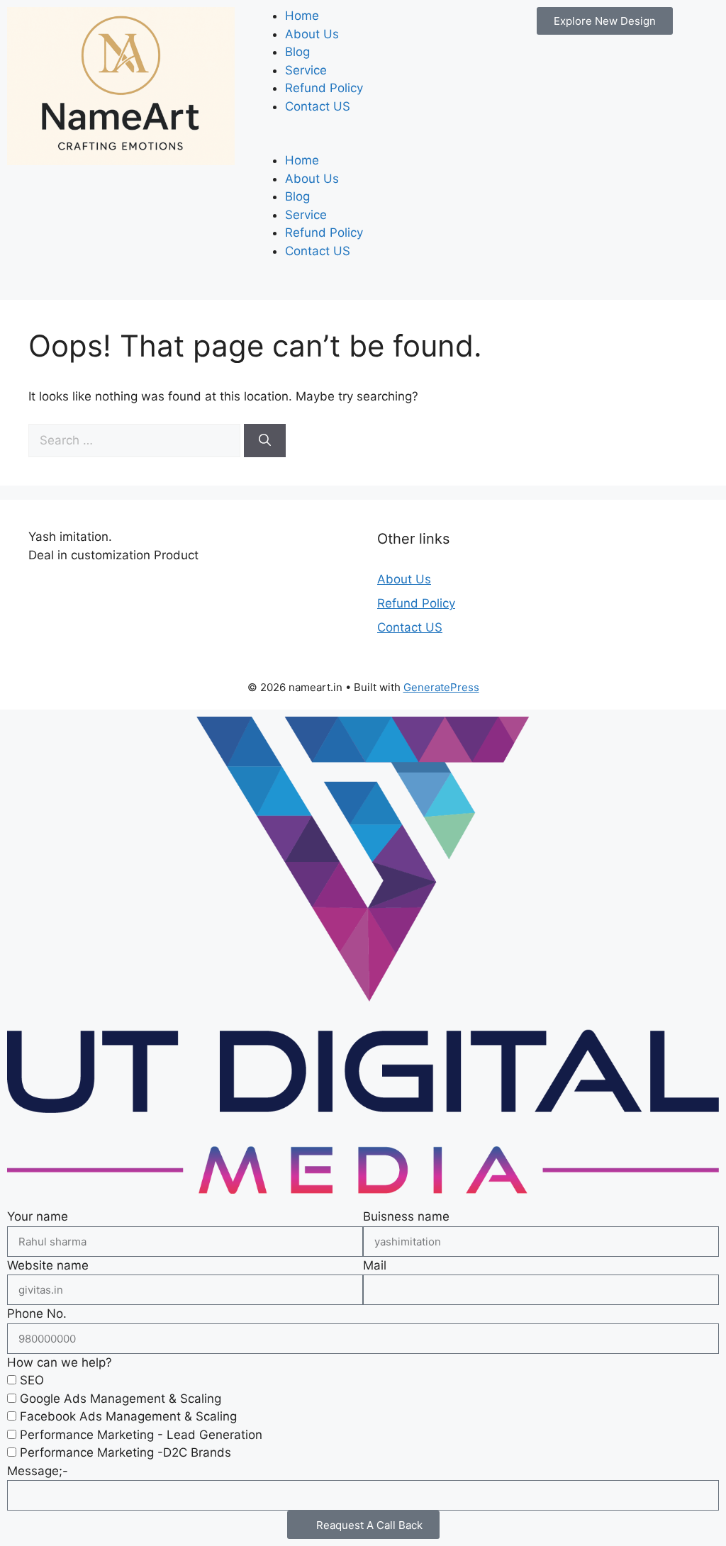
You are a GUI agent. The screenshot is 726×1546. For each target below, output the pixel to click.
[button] (362, 143)
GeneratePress (441, 687)
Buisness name (406, 1216)
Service (306, 70)
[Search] (265, 441)
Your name (37, 1216)
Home (302, 16)
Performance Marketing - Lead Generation (141, 1435)
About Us (312, 34)
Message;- (37, 1471)
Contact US (317, 106)
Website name (48, 1265)
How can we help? (59, 1362)
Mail (374, 1265)
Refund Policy (324, 88)
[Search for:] (136, 440)
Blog (297, 52)
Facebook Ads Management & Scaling (128, 1416)
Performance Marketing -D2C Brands (125, 1452)
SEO (32, 1380)
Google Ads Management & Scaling (120, 1398)
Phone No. (37, 1313)
